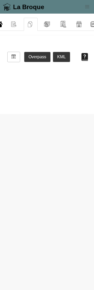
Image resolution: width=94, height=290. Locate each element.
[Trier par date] (13, 57)
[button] (87, 7)
